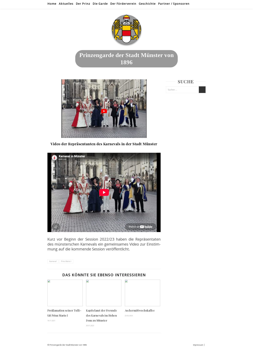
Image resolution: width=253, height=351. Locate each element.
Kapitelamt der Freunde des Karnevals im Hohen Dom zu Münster (101, 315)
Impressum (198, 345)
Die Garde (100, 4)
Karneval (53, 261)
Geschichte (147, 4)
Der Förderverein (123, 4)
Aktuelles (66, 4)
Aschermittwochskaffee (140, 310)
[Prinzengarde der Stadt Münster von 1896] (126, 29)
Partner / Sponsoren (173, 4)
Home (51, 4)
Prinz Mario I (66, 261)
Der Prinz (83, 4)
